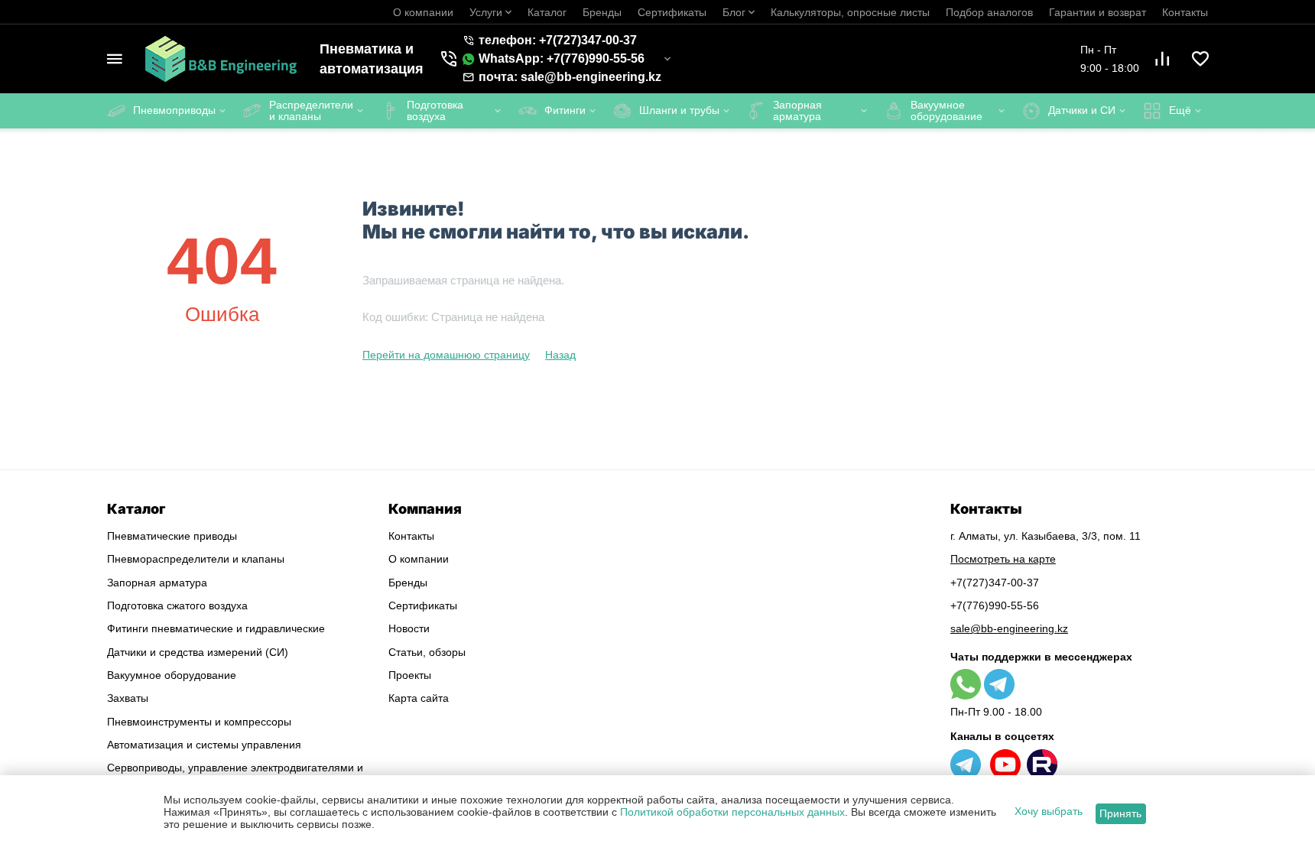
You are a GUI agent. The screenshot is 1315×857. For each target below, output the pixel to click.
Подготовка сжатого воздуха (177, 605)
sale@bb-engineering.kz (1009, 628)
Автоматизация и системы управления (204, 745)
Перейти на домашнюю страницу (446, 355)
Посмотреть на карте (1003, 559)
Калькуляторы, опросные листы (850, 12)
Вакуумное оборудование (171, 675)
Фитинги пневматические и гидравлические (216, 628)
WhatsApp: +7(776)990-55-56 (562, 58)
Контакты (1185, 12)
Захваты (127, 698)
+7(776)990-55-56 (994, 605)
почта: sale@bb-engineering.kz (570, 76)
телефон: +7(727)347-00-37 (558, 40)
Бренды (602, 12)
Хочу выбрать (1049, 811)
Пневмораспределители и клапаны (195, 559)
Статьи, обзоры (427, 652)
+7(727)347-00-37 (994, 582)
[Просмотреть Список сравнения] (1162, 59)
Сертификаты (672, 12)
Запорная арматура (157, 582)
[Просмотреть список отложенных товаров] (1200, 59)
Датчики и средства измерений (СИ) (197, 652)
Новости (409, 628)
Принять (1120, 813)
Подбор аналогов (989, 12)
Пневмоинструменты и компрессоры (199, 722)
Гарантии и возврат (1097, 12)
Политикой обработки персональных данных (732, 812)
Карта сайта (418, 698)
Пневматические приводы (172, 536)
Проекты (409, 675)
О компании (423, 12)
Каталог (547, 12)
